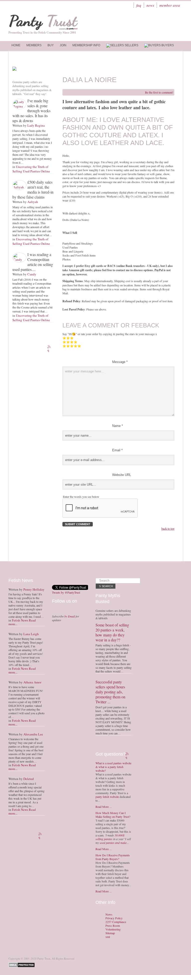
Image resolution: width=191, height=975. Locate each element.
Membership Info (86, 45)
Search (107, 586)
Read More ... (104, 807)
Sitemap (110, 933)
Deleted (28, 778)
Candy (31, 274)
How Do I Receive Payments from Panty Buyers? (113, 857)
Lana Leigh (31, 634)
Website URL (121, 475)
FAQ (138, 5)
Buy (51, 45)
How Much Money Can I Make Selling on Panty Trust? (113, 815)
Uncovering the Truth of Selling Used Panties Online (31, 168)
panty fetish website (107, 797)
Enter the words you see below (81, 497)
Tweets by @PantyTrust (66, 592)
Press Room (112, 925)
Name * (117, 426)
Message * (120, 362)
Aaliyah (32, 202)
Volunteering (113, 929)
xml (107, 937)
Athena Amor (32, 682)
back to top (167, 528)
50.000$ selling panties (110, 837)
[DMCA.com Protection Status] (22, 964)
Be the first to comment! (159, 92)
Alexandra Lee (33, 734)
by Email (70, 616)
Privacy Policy (114, 918)
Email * (117, 450)
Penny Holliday (34, 589)
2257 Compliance (115, 922)
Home (15, 45)
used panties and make (113, 843)
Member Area (169, 5)
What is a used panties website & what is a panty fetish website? (113, 766)
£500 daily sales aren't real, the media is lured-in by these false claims (32, 189)
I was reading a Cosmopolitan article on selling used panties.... (32, 262)
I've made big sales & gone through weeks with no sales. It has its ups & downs (31, 110)
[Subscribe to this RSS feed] (49, 347)
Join (63, 45)
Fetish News (20, 620)
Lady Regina (36, 125)
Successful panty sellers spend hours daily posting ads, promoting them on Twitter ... (110, 691)
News (150, 5)
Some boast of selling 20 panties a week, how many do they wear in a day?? (112, 632)
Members (34, 45)
